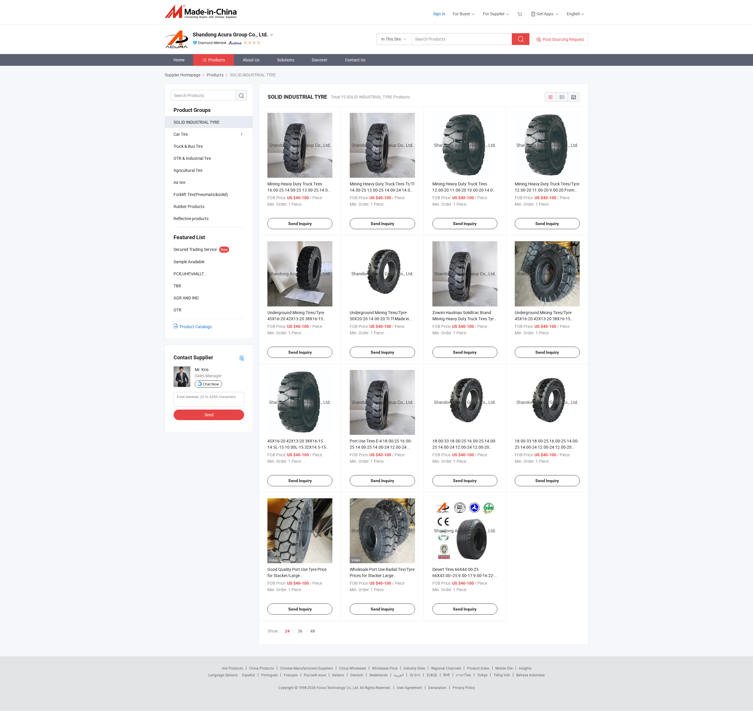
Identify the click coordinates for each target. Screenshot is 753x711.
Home (179, 60)
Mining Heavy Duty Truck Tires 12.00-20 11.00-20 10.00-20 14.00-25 (464, 190)
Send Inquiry (300, 223)
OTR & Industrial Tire (192, 158)
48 (312, 631)
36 (300, 631)
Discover (319, 60)
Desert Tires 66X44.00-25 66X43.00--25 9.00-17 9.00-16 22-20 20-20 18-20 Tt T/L (463, 575)
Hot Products (232, 668)
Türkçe (482, 675)
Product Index (478, 668)
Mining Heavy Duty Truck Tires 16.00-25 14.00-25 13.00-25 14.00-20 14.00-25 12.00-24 (299, 190)
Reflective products (191, 218)
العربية (399, 675)
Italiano (338, 675)
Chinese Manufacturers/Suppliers (306, 668)
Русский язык (315, 675)
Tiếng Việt (502, 675)
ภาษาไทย (463, 675)
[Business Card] (241, 358)
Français (291, 675)
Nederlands (378, 675)
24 (287, 631)
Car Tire (181, 134)
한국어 (415, 675)
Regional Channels (446, 668)
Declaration (437, 687)
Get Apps (545, 13)
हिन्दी (446, 675)
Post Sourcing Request (563, 39)
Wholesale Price (384, 668)
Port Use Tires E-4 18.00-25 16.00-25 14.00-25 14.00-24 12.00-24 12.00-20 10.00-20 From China (381, 447)
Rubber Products (189, 206)
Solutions (285, 60)
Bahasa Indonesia (530, 675)
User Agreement (409, 687)
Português (269, 675)
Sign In (439, 13)
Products (216, 60)
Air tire (179, 182)
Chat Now (211, 384)
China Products (261, 668)
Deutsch (356, 675)
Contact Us (355, 60)
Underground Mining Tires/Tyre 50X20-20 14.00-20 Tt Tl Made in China (379, 319)
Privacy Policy (464, 687)
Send (209, 414)
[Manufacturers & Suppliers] (202, 12)
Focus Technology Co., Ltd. (338, 687)
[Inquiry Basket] (520, 13)
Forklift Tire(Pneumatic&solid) (201, 194)
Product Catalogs (196, 326)
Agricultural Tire (188, 170)
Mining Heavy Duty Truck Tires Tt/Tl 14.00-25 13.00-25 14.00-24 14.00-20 (382, 190)
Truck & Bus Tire (188, 146)
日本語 (432, 675)
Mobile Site (504, 668)
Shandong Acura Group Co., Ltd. (230, 34)
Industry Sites (414, 668)
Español (248, 675)
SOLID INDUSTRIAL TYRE (196, 122)
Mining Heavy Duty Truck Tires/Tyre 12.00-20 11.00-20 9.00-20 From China (547, 190)
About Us (251, 60)
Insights (525, 668)
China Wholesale (352, 668)
